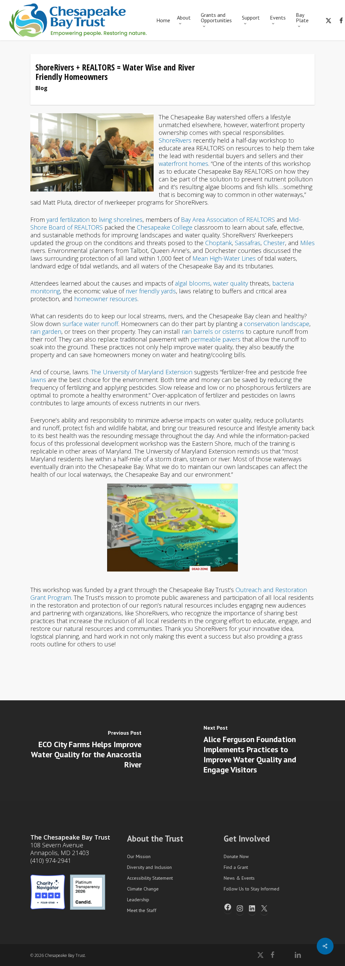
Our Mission (139, 856)
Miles (307, 243)
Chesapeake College (164, 227)
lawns (38, 380)
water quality (230, 283)
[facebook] (272, 955)
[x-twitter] (328, 20)
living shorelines (121, 219)
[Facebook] (228, 907)
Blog (41, 88)
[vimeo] (284, 955)
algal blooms (192, 283)
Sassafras (247, 243)
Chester (274, 243)
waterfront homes (183, 163)
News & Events (239, 878)
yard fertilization (68, 219)
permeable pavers (216, 339)
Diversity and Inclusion (149, 867)
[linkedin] (297, 955)
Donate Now (236, 856)
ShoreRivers (175, 140)
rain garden (45, 331)
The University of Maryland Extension (141, 372)
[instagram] (311, 955)
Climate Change (143, 889)
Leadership (138, 900)
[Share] (325, 946)
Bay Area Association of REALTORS (228, 219)
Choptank (218, 243)
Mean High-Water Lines (224, 258)
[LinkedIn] (252, 908)
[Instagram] (240, 908)
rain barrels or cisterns (213, 331)
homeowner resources (105, 299)
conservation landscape (276, 324)
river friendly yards (151, 291)
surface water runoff (90, 324)
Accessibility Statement (150, 878)
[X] (264, 908)
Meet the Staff (141, 910)
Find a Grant (236, 867)
